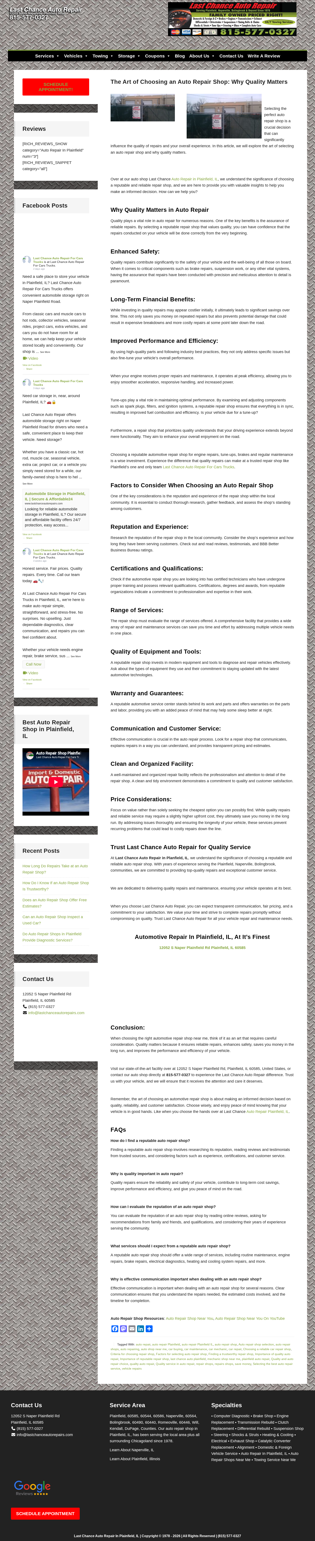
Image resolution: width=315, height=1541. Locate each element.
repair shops (204, 1364)
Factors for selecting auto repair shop (181, 1354)
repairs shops (224, 1364)
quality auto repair (142, 1364)
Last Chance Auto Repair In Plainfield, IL (106, 1536)
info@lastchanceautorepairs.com (56, 1013)
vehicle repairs (132, 1368)
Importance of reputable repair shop (144, 1359)
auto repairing (129, 1349)
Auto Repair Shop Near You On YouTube (250, 1318)
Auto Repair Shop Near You (189, 1318)
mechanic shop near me (223, 1359)
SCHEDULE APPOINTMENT (45, 1513)
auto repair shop (226, 1344)
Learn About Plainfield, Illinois (135, 1459)
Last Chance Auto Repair (46, 21)
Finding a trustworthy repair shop (230, 1354)
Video (33, 358)
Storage (126, 55)
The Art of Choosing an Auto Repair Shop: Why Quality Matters (199, 82)
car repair (235, 1349)
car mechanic (218, 1349)
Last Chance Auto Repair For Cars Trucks (198, 467)
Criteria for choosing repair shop (132, 1354)
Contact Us (231, 55)
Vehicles (73, 55)
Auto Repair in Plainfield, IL (194, 179)
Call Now (33, 664)
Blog (180, 55)
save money (243, 1364)
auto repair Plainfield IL (197, 1344)
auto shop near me (154, 1349)
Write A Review (264, 55)
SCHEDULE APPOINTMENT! (56, 87)
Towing (100, 55)
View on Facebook (32, 365)
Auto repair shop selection (256, 1344)
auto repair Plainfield (166, 1344)
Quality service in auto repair (175, 1364)
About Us (199, 55)
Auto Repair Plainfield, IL (267, 1111)
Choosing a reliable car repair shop (267, 1349)
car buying (175, 1349)
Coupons (155, 55)
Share (29, 369)
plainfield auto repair (255, 1359)
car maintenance (195, 1349)
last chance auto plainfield (188, 1359)
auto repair (143, 1344)
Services (44, 55)
